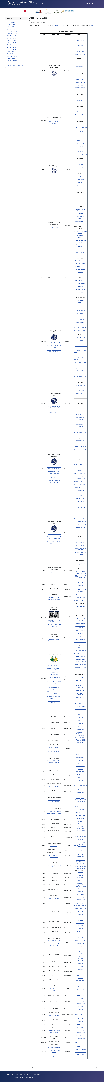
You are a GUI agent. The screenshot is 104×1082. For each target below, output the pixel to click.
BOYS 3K (80, 760)
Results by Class (80, 1038)
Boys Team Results (80, 737)
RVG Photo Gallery (54, 227)
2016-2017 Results (11, 40)
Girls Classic (80, 179)
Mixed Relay (80, 195)
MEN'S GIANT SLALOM (80, 127)
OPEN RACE (80, 1055)
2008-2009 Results (12, 58)
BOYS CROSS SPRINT (80, 85)
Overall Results (80, 1036)
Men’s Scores (80, 305)
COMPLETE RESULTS (80, 252)
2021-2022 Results (12, 29)
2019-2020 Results (12, 33)
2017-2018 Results (11, 38)
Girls (77, 564)
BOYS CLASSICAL (80, 79)
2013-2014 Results (11, 47)
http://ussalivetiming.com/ (59, 25)
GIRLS (85, 589)
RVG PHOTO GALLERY (54, 342)
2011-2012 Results (11, 51)
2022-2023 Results (12, 26)
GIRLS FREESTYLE (80, 67)
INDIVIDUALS (80, 989)
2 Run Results (78, 266)
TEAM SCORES (80, 51)
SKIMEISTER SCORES (80, 667)
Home (38, 4)
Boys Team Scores (80, 815)
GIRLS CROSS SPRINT (80, 88)
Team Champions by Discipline (15, 65)
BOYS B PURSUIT (80, 479)
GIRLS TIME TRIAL (80, 757)
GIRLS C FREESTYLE (79, 481)
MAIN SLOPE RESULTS (80, 906)
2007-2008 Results (12, 60)
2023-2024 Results (12, 24)
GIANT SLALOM (80, 597)
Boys (75, 563)
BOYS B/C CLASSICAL (80, 449)
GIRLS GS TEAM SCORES (80, 527)
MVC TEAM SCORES (80, 662)
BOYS (79, 589)
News (79, 4)
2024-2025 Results (12, 22)
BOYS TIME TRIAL (80, 754)
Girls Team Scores (80, 809)
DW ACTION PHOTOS (54, 941)
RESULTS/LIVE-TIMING (80, 376)
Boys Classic (80, 176)
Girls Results (80, 732)
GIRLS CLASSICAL (80, 82)
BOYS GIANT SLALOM (81, 362)
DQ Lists (80, 272)
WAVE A (80, 983)
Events (44, 4)
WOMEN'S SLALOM (80, 114)
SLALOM (80, 592)
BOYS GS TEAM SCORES (80, 524)
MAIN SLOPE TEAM (80, 908)
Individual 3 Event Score (80, 154)
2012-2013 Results (11, 49)
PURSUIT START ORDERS (80, 464)
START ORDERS (80, 311)
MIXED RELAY (80, 100)
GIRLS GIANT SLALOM (80, 518)
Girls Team (80, 953)
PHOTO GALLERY (54, 572)
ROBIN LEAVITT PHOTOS (54, 534)
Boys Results (80, 735)
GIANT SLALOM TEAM (80, 600)
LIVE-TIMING (79, 313)
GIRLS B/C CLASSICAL (80, 446)
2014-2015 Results (11, 45)
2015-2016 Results (11, 42)
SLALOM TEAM (80, 594)
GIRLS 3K (80, 763)
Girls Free (80, 167)
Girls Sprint (80, 185)
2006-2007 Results (12, 63)
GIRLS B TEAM (80, 493)
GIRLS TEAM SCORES (80, 328)
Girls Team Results (80, 734)
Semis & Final (83, 785)
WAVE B (80, 986)
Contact (62, 4)
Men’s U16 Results (80, 221)
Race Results (54, 4)
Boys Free (80, 164)
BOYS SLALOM (80, 322)
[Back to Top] (101, 1079)
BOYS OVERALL (80, 860)
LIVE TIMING (80, 43)
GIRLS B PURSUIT (79, 476)
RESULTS (80, 46)
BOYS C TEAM (80, 501)
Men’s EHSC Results (80, 213)
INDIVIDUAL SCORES (80, 54)
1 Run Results (79, 261)
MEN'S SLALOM (80, 112)
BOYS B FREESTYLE (79, 473)
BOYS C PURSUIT (80, 490)
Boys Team (80, 958)
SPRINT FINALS (80, 766)
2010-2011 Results (11, 54)
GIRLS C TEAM (80, 498)
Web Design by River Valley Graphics (23, 1077)
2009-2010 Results (12, 56)
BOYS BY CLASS (80, 861)
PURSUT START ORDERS (80, 409)
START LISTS (80, 40)
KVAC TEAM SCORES (80, 664)
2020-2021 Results (12, 31)
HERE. (92, 25)
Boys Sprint (80, 182)
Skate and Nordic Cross (84, 846)
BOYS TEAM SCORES (80, 330)
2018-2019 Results (11, 36)
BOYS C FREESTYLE (79, 484)
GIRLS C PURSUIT (79, 487)
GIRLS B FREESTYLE (79, 470)
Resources (71, 4)
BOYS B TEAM (80, 496)
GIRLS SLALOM (80, 319)
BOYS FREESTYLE (80, 64)
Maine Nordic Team (91, 4)
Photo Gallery (54, 846)
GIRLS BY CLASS (80, 865)
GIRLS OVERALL (80, 863)
